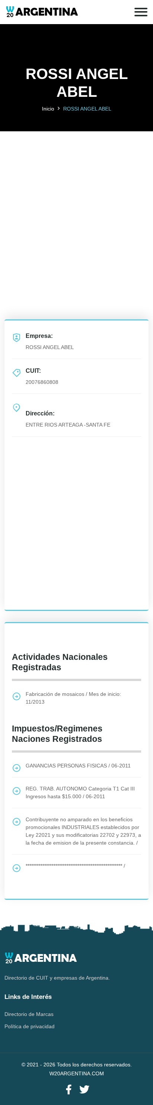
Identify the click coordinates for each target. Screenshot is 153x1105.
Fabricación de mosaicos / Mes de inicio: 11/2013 (73, 698)
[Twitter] (84, 1089)
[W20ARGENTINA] (42, 12)
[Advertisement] (76, 207)
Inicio (48, 109)
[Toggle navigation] (140, 12)
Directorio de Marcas (28, 1014)
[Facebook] (69, 1089)
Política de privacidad (29, 1026)
